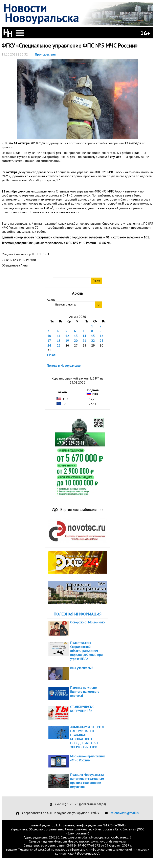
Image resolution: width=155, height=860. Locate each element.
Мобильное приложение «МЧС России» (87, 758)
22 (93, 340)
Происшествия (45, 54)
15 (93, 336)
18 (59, 340)
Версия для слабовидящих (81, 509)
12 (67, 336)
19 (67, 340)
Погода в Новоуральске (64, 365)
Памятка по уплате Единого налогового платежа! (84, 691)
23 (101, 340)
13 (76, 336)
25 (59, 345)
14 (84, 336)
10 (49, 336)
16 (101, 336)
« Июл (51, 355)
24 (49, 345)
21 (84, 340)
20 (76, 340)
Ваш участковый (81, 668)
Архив (51, 299)
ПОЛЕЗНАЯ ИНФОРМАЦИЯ (78, 614)
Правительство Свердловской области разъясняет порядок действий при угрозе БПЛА (86, 651)
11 (59, 336)
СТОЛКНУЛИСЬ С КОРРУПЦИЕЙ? (82, 709)
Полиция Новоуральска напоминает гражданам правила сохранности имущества (87, 781)
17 (49, 340)
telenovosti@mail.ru (125, 813)
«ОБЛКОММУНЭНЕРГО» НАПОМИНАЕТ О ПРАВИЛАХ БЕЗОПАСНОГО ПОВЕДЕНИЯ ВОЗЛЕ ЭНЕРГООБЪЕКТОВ (87, 737)
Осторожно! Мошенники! (88, 622)
